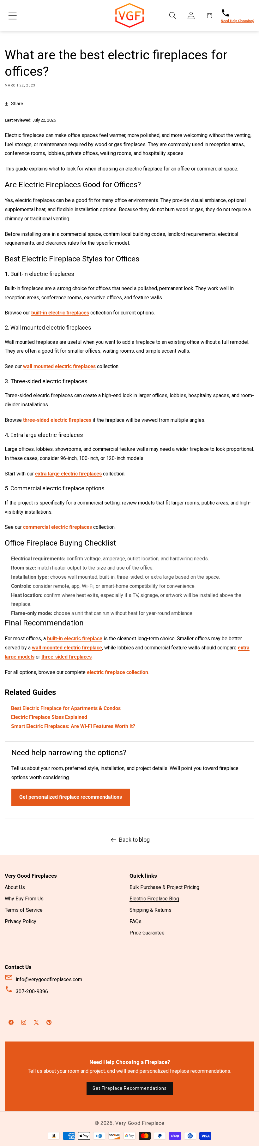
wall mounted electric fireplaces (59, 366)
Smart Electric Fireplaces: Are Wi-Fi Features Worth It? (73, 726)
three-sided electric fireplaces (57, 420)
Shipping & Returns (151, 910)
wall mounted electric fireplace (67, 648)
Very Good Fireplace (139, 1123)
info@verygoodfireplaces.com (49, 979)
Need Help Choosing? (237, 21)
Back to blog (134, 839)
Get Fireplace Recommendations (130, 1088)
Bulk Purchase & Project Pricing (164, 887)
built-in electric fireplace (74, 639)
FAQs (136, 921)
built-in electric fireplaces (60, 313)
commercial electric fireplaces (57, 527)
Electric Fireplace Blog (154, 899)
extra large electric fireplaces (68, 474)
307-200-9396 (32, 991)
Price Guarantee (147, 933)
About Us (15, 887)
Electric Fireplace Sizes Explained (49, 717)
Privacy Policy (20, 921)
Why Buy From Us (24, 899)
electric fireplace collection (117, 672)
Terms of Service (24, 910)
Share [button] (17, 103)
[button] (13, 15)
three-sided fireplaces (66, 657)
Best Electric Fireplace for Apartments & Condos (66, 708)
